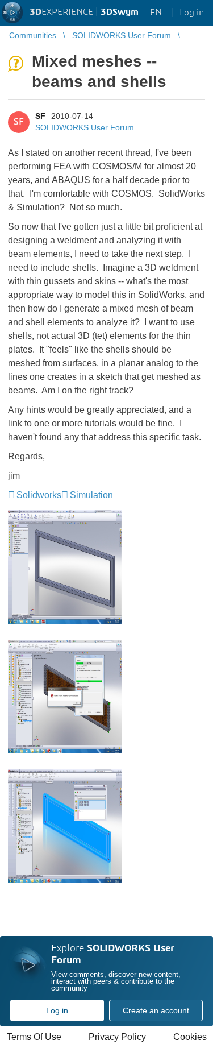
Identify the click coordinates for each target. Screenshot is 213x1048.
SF (40, 116)
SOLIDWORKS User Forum (84, 127)
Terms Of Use (34, 1037)
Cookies (190, 1037)
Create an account (156, 1010)
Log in (57, 1010)
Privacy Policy (117, 1037)
